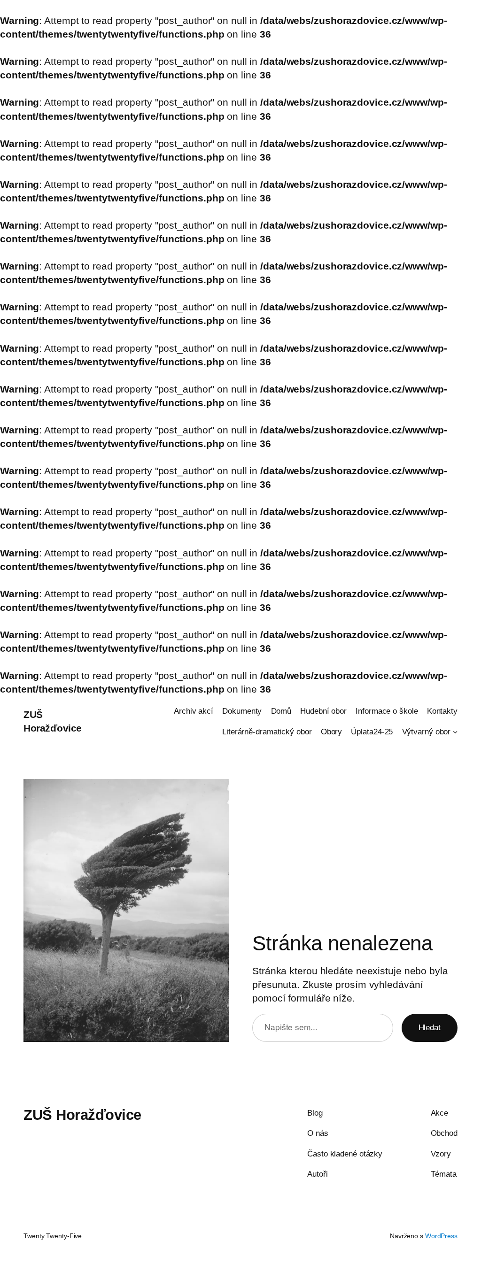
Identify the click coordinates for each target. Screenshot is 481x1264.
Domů (281, 711)
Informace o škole (387, 711)
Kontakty (442, 711)
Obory (331, 731)
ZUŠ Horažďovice (82, 1115)
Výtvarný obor (426, 731)
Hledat (430, 1027)
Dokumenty (242, 711)
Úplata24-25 (372, 731)
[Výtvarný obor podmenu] (455, 731)
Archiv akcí (193, 711)
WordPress (441, 1236)
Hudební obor (323, 711)
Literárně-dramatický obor (267, 731)
